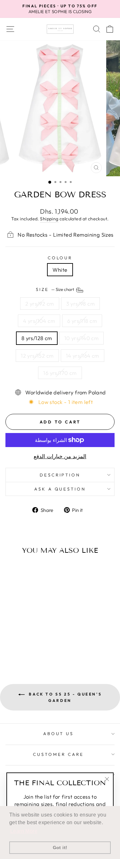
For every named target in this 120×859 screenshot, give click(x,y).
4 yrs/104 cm (39, 320)
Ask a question (60, 488)
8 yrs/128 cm (36, 338)
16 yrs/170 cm (59, 372)
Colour (60, 257)
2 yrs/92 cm (39, 303)
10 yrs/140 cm (81, 338)
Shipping (49, 219)
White (59, 269)
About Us (58, 733)
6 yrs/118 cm (82, 320)
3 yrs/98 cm (80, 303)
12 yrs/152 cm (37, 355)
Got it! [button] (60, 847)
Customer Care (58, 754)
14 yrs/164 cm (82, 355)
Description (60, 474)
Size (56, 289)
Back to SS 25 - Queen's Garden (64, 697)
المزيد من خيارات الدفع (60, 456)
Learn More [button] (23, 831)
